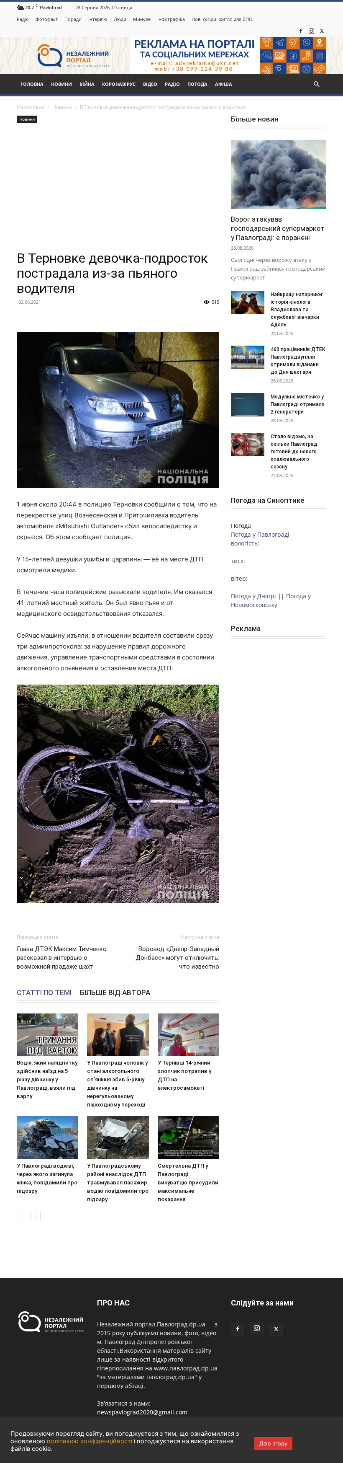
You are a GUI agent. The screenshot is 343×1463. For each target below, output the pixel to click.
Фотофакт (47, 19)
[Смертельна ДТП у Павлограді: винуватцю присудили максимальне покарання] (188, 1137)
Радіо (23, 19)
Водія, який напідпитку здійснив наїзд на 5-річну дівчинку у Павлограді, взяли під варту (47, 1079)
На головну (30, 107)
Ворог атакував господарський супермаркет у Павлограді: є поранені (278, 228)
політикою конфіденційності (89, 1441)
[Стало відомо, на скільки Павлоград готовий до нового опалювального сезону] (247, 444)
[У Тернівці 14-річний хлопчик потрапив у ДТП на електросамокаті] (188, 1034)
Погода (197, 84)
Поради (73, 19)
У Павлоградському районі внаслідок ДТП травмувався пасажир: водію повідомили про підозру (117, 1182)
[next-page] (35, 1216)
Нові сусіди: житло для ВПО (222, 19)
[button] (316, 84)
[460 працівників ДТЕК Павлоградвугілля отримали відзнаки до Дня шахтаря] (247, 357)
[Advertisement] (118, 187)
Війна (87, 84)
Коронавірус (119, 84)
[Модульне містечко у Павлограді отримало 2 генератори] (247, 404)
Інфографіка (171, 19)
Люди (120, 19)
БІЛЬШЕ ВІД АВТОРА (115, 992)
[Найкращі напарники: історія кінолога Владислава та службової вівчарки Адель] (247, 302)
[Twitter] (321, 31)
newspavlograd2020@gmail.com (142, 1412)
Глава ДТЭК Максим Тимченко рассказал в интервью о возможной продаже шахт (62, 957)
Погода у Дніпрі (253, 596)
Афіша (223, 84)
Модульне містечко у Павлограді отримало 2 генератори (298, 404)
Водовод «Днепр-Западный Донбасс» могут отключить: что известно (177, 957)
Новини (61, 84)
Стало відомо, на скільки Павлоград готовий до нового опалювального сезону (294, 452)
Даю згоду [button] (273, 1443)
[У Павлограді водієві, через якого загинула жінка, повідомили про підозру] (47, 1137)
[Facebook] (300, 31)
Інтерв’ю (97, 19)
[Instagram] (311, 31)
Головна (32, 84)
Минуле (142, 19)
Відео (150, 84)
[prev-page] (22, 1216)
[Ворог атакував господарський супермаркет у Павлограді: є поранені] (278, 174)
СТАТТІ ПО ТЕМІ (44, 992)
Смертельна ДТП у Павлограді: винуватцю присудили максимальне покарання (188, 1182)
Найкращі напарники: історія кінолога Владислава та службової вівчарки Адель (297, 310)
